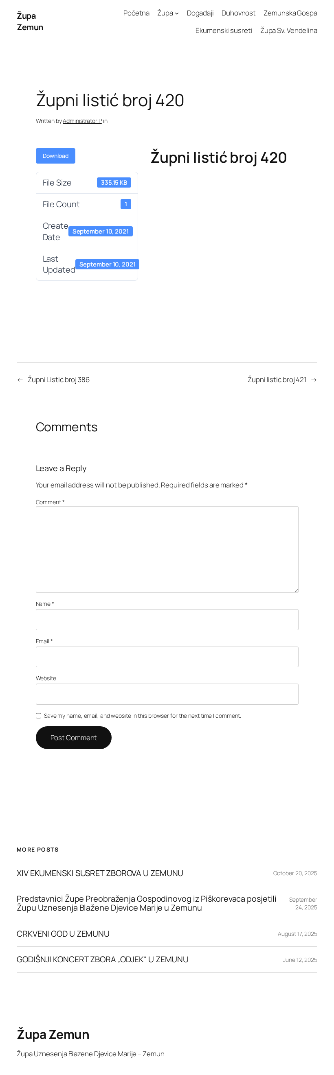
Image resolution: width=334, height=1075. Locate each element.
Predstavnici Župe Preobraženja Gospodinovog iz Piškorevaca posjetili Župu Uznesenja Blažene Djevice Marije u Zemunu (147, 903)
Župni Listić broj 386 (59, 379)
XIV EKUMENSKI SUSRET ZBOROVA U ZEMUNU (100, 873)
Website (46, 678)
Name (45, 603)
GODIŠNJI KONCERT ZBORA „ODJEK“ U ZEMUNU (103, 959)
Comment (50, 502)
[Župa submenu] (177, 13)
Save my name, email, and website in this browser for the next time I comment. (142, 715)
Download (55, 156)
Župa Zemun (30, 21)
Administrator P (82, 121)
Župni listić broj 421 (277, 379)
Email (44, 641)
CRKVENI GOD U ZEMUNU (63, 933)
